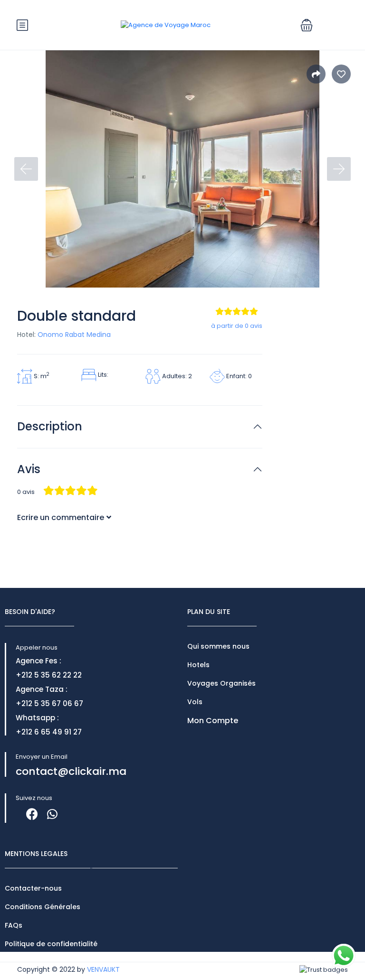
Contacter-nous (33, 888)
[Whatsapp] (52, 814)
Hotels (198, 665)
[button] (306, 25)
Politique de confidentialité (51, 944)
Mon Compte (212, 720)
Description (49, 427)
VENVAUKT (103, 969)
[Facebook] (32, 814)
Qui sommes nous (218, 646)
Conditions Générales (42, 907)
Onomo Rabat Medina (74, 334)
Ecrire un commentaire (60, 517)
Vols (194, 702)
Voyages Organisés (221, 683)
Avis (28, 469)
